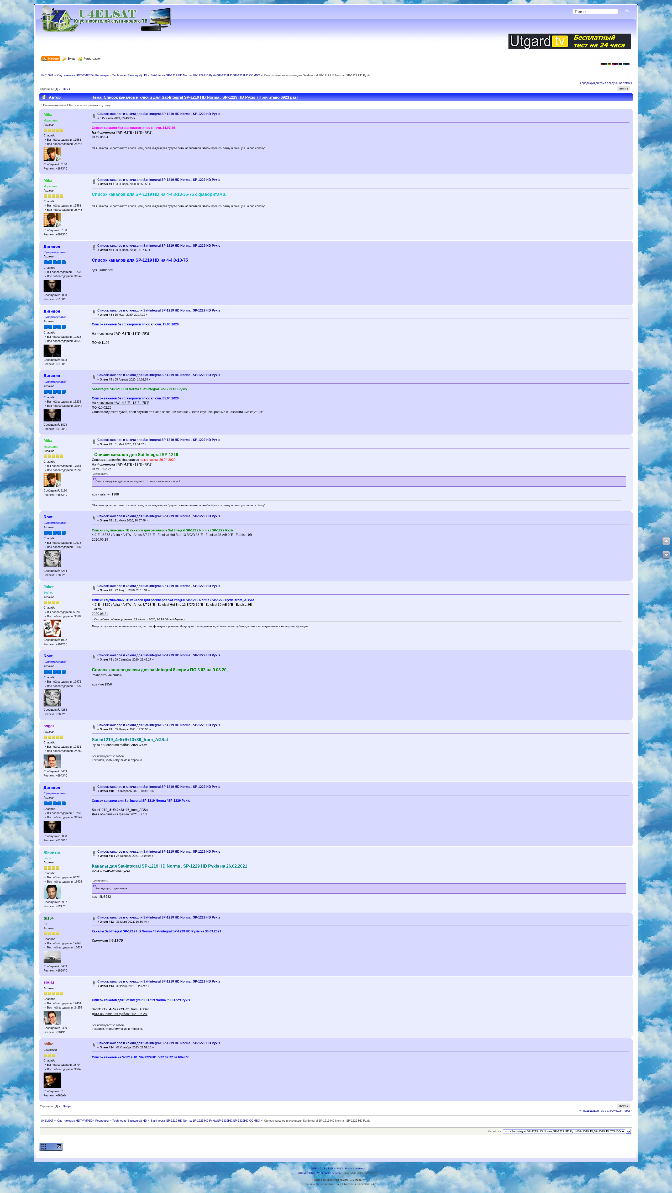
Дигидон (52, 246)
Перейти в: (495, 1131)
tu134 (49, 918)
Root (48, 517)
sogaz (49, 726)
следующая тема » (619, 83)
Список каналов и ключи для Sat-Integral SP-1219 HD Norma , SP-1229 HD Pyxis (158, 114)
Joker (49, 586)
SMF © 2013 (335, 1168)
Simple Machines (354, 1168)
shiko (49, 1044)
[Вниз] (666, 555)
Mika (48, 114)
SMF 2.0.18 (318, 1168)
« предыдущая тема (592, 83)
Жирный (52, 852)
